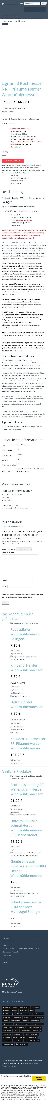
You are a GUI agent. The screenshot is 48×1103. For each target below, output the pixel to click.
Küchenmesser (28, 168)
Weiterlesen (14, 812)
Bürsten (32, 1010)
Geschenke (5, 1020)
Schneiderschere (18, 1034)
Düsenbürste (20, 1014)
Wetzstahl (36, 1041)
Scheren (16, 1030)
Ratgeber (17, 429)
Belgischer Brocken (24, 1007)
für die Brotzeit (17, 1017)
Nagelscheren (18, 1024)
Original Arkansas (38, 1024)
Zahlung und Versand (10, 952)
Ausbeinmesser (6, 1007)
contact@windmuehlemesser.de (17, 508)
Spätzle (15, 1037)
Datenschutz (7, 955)
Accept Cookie (39, 1078)
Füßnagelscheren (28, 1017)
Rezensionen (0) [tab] (15, 183)
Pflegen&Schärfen (7, 1027)
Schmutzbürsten (7, 1034)
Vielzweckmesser (8, 173)
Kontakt (5, 962)
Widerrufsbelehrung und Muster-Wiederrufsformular (21, 948)
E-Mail (4, 586)
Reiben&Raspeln (7, 1030)
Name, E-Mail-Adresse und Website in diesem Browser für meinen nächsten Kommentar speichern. (23, 595)
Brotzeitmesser (23, 1010)
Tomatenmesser (32, 1037)
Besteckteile (6, 1010)
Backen (15, 1007)
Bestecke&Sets (35, 1007)
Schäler (27, 1034)
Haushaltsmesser (15, 1020)
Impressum (6, 959)
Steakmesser (23, 1037)
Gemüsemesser (39, 1017)
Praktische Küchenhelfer (35, 1027)
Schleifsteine (40, 348)
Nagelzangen (28, 1024)
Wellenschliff (28, 1041)
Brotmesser (14, 1010)
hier (15, 348)
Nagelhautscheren (7, 1024)
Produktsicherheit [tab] (16, 181)
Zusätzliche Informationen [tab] (19, 178)
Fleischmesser (39, 1014)
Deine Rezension (8, 552)
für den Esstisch (7, 1017)
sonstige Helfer (6, 1037)
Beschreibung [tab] (15, 175)
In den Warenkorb (13, 160)
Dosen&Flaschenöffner (8, 1014)
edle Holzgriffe (30, 170)
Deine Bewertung (9, 549)
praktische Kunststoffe (20, 1027)
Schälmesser (34, 1034)
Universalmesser (7, 1041)
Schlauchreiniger (36, 1030)
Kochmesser (18, 168)
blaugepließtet (15, 147)
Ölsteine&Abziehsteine (21, 1044)
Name (4, 581)
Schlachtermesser (25, 1030)
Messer (36, 168)
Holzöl (39, 333)
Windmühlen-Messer (21, 173)
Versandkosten (20, 108)
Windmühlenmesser (8, 170)
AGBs (5, 945)
